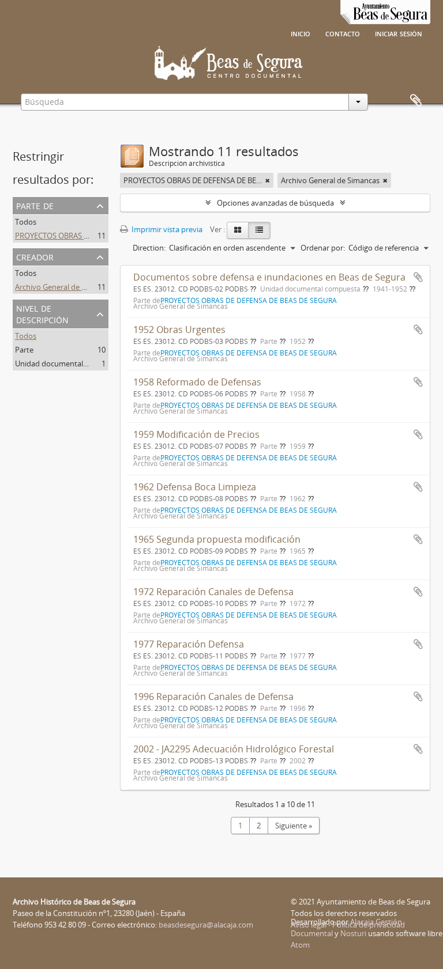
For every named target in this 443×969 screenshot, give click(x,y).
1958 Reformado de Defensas (197, 382)
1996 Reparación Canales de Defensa (213, 696)
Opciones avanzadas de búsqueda (275, 203)
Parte (24, 350)
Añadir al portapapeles (418, 277)
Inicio (300, 33)
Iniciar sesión (398, 33)
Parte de (35, 205)
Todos (25, 222)
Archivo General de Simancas (64, 287)
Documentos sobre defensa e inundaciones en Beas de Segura (269, 277)
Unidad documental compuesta (69, 363)
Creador (35, 256)
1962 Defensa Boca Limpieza (194, 486)
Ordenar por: (323, 248)
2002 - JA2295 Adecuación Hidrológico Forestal (233, 749)
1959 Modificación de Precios (196, 434)
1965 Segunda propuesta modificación (217, 539)
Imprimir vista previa (166, 229)
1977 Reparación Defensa (188, 644)
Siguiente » (293, 825)
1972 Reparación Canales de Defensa (213, 591)
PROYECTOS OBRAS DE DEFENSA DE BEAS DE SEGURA (106, 235)
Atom (300, 945)
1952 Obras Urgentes (179, 329)
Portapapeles (415, 100)
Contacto (342, 33)
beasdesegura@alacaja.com (206, 924)
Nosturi (353, 933)
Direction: (149, 248)
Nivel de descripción (42, 313)
